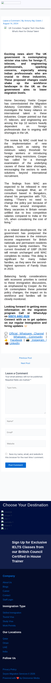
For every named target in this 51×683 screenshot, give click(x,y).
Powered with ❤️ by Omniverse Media (21, 678)
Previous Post (25, 358)
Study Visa (8, 621)
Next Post (25, 363)
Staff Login (8, 600)
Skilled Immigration (12, 613)
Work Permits (9, 625)
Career (6, 591)
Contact (6, 595)
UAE (5, 647)
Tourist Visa (8, 617)
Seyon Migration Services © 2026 (19, 674)
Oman (6, 643)
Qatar (5, 639)
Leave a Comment (11, 21)
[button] (47, 4)
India (5, 651)
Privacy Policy (9, 669)
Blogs (5, 587)
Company (9, 575)
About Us (7, 582)
